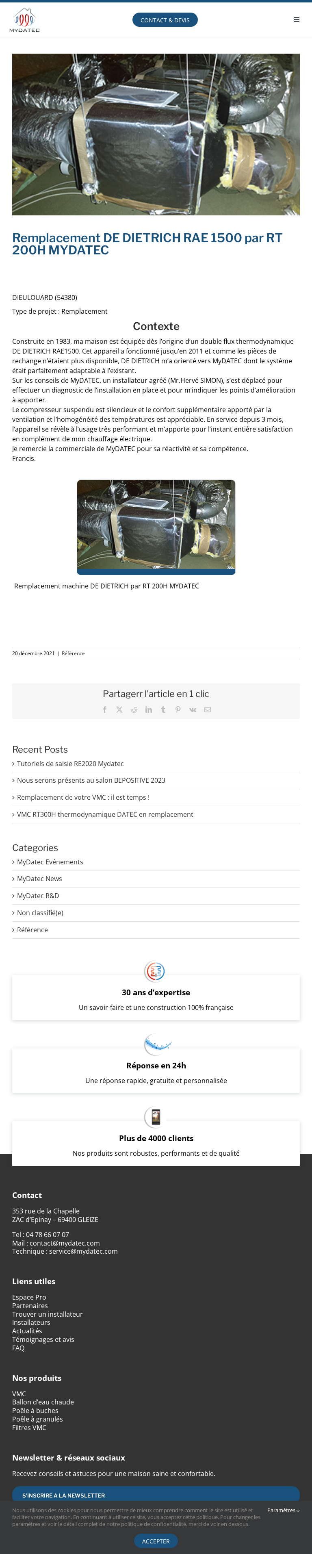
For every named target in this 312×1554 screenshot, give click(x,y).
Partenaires (30, 1305)
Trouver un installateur (47, 1314)
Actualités (27, 1330)
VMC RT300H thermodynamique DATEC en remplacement (105, 814)
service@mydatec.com (83, 1251)
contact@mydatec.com (65, 1243)
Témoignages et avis (43, 1339)
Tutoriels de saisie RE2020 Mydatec (70, 763)
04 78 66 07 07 (47, 1234)
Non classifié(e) (40, 913)
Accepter (156, 1541)
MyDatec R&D (38, 896)
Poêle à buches (35, 1410)
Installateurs (31, 1322)
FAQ (18, 1347)
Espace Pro (29, 1297)
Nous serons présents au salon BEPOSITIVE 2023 (91, 780)
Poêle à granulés (37, 1419)
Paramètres (282, 1510)
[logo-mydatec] (24, 5)
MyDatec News (39, 879)
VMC (19, 1393)
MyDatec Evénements (50, 862)
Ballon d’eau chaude (43, 1402)
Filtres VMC (29, 1427)
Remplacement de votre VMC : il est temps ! (83, 797)
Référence (73, 653)
